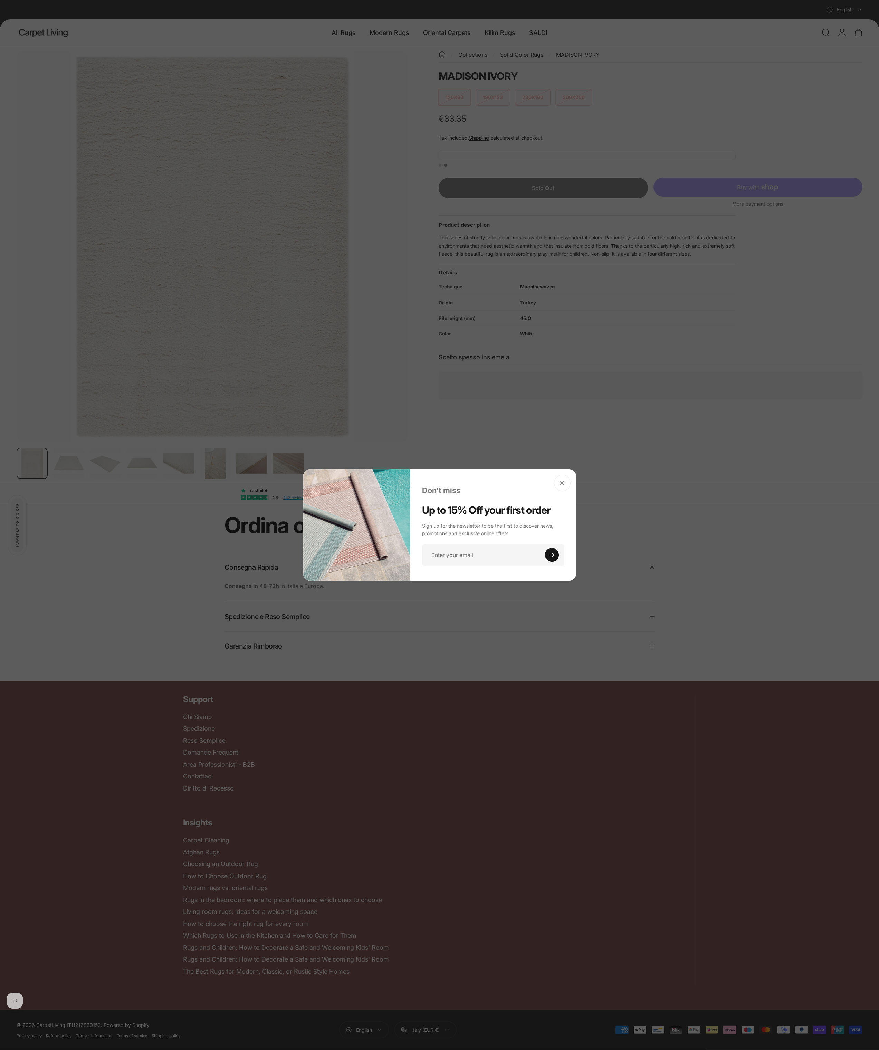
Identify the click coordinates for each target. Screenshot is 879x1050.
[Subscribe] (552, 555)
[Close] (562, 483)
